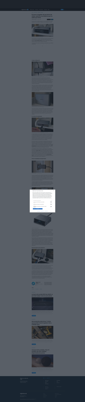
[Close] (54, 190)
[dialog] (42, 201)
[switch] (51, 204)
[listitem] (42, 200)
